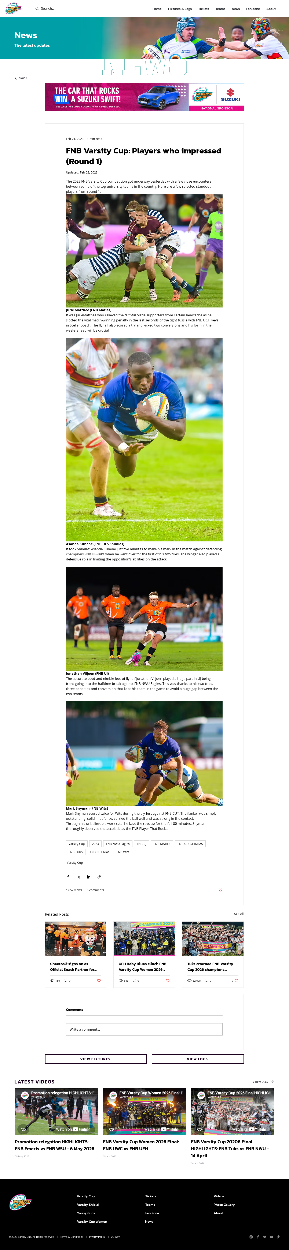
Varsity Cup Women (92, 1221)
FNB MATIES (162, 844)
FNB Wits (123, 852)
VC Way (115, 1236)
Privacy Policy (97, 1236)
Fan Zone (152, 1213)
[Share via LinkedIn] (89, 877)
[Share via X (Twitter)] (78, 877)
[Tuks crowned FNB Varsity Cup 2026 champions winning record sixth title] (213, 939)
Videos (219, 1196)
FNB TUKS (76, 852)
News (149, 1221)
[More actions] (220, 138)
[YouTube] (271, 1237)
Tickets (150, 1196)
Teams (150, 1204)
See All (239, 914)
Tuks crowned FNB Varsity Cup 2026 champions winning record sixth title (210, 966)
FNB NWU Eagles (118, 844)
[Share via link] (99, 877)
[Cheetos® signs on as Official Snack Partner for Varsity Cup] (75, 939)
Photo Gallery (224, 1204)
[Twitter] (265, 1237)
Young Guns (86, 1213)
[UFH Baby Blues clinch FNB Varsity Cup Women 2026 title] (144, 939)
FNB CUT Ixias (99, 852)
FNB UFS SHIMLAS (190, 844)
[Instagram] (251, 1237)
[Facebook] (258, 1237)
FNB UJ (141, 844)
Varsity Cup (77, 844)
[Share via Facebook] (68, 877)
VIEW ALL (260, 1081)
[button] (180, 9)
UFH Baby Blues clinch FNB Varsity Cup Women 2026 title (143, 966)
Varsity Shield (88, 1204)
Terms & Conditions (71, 1236)
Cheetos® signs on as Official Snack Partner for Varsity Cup (72, 966)
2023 (95, 844)
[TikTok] (278, 1237)
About (218, 1213)
